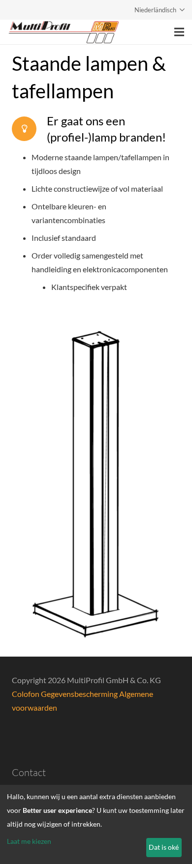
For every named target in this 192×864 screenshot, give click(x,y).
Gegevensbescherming (80, 693)
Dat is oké (164, 847)
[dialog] (96, 824)
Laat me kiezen (29, 841)
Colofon (26, 693)
